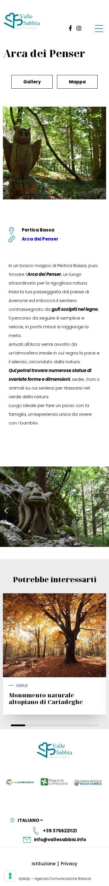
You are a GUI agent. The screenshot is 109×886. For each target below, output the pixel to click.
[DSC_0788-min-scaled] (54, 506)
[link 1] (69, 28)
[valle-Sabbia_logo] (54, 750)
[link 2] (79, 28)
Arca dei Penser (40, 239)
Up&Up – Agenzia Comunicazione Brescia (54, 878)
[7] (10, 875)
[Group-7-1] (99, 28)
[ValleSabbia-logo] (22, 21)
